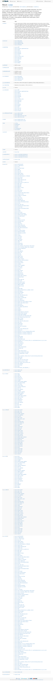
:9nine (17, 166)
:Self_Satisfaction (19, 319)
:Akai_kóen (18, 172)
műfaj (5, 373)
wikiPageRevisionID (6, 71)
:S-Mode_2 (18, 309)
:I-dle (17, 406)
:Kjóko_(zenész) (19, 257)
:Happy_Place (18, 223)
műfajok (5, 409)
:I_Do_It (17, 234)
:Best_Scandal (18, 190)
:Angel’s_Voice (18, 178)
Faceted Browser (40, 1)
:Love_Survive (18, 267)
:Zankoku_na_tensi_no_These (21, 361)
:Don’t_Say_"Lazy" (19, 204)
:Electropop (18, 58)
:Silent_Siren (18, 322)
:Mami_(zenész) (19, 270)
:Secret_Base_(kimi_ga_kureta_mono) (22, 317)
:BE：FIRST (18, 404)
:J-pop (17, 151)
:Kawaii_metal (18, 369)
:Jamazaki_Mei (18, 243)
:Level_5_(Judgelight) (20, 265)
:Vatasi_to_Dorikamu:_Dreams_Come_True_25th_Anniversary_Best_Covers (29, 355)
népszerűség (6, 85)
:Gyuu (17, 217)
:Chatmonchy (18, 191)
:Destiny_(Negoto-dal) (20, 200)
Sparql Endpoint (48, 1)
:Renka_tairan (18, 304)
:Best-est (17, 188)
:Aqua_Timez (18, 411)
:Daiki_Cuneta (18, 197)
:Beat (17, 60)
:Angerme (18, 453)
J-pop (10, 4)
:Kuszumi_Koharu (19, 262)
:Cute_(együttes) (19, 414)
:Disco (17, 106)
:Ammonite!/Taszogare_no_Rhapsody (22, 175)
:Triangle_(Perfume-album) (20, 350)
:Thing (16, 123)
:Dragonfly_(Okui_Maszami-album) (22, 205)
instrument (5, 40)
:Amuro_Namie (18, 177)
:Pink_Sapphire (19, 298)
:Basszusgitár (18, 40)
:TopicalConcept (18, 128)
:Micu (17, 278)
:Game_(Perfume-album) (20, 213)
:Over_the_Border (19, 296)
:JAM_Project (18, 240)
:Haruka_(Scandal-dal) (20, 225)
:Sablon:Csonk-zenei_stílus (20, 115)
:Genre (16, 127)
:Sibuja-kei (18, 371)
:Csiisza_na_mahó (19, 194)
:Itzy (17, 403)
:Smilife (17, 327)
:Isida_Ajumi (18, 238)
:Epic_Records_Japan (20, 418)
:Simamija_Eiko (19, 323)
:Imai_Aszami (18, 236)
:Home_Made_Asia (19, 422)
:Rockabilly (18, 53)
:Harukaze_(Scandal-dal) (20, 226)
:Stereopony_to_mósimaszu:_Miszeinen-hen (23, 332)
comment (5, 132)
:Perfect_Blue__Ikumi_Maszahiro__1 (22, 367)
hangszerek (6, 76)
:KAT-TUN (18, 249)
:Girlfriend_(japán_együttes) (21, 214)
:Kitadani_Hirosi (19, 256)
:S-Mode (17, 307)
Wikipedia (19, 679)
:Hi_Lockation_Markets (20, 230)
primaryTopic (6, 674)
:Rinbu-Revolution (19, 305)
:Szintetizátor (18, 44)
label (4, 149)
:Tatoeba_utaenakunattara (20, 346)
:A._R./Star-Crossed (19, 168)
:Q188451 (17, 129)
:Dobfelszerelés (19, 42)
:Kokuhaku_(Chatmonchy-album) (21, 260)
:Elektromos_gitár (19, 43)
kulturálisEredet (6, 82)
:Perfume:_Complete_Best (20, 297)
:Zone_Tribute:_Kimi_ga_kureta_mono (22, 362)
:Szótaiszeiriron (19, 341)
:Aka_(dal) (18, 170)
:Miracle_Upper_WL (19, 279)
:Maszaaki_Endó (19, 273)
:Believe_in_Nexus (19, 187)
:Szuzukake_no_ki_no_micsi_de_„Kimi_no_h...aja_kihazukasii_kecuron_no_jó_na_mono (31, 340)
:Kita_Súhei (18, 254)
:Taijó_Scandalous (19, 342)
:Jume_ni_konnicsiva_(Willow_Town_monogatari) (24, 247)
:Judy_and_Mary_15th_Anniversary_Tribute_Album (24, 245)
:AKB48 (17, 169)
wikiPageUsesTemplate (7, 113)
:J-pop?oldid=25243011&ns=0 (21, 155)
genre (4, 164)
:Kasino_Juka (18, 252)
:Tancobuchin (18, 345)
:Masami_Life (18, 271)
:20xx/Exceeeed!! (19, 164)
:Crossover (18, 110)
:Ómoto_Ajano (18, 364)
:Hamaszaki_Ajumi (19, 221)
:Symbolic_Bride (19, 336)
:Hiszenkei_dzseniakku (20, 231)
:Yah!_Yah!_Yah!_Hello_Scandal (21, 359)
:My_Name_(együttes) (20, 283)
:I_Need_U (18, 235)
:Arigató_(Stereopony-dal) (20, 179)
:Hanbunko (18, 222)
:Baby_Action (18, 183)
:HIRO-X (17, 218)
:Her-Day (17, 228)
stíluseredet (6, 89)
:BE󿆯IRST (18, 484)
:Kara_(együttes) (19, 250)
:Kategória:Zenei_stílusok (20, 120)
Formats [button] (19, 1)
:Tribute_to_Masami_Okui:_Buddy (22, 351)
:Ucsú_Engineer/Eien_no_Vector (21, 353)
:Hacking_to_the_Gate (20, 219)
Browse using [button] (13, 1)
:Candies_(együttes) (19, 413)
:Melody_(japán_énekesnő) (20, 275)
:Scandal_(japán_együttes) (20, 314)
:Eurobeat (18, 61)
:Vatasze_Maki (18, 357)
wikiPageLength (6, 67)
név (4, 87)
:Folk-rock (18, 51)
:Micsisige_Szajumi (19, 276)
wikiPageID (5, 65)
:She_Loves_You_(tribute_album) (22, 320)
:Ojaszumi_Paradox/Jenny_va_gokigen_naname (24, 289)
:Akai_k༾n (18, 483)
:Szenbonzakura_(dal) (20, 339)
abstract (4, 23)
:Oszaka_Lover (19, 293)
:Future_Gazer (18, 212)
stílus (5, 536)
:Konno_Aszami (19, 261)
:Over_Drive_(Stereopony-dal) (21, 295)
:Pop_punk (18, 108)
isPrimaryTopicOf (6, 159)
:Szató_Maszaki (19, 337)
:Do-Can (17, 203)
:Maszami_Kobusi (19, 274)
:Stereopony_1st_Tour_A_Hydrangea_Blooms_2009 (25, 331)
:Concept (16, 125)
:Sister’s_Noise (18, 324)
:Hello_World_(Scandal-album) (21, 227)
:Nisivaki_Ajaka (18, 288)
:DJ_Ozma (18, 196)
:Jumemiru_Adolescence (20, 248)
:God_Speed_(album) (20, 216)
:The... (17, 349)
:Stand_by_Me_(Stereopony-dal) (21, 328)
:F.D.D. (17, 209)
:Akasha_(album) (19, 173)
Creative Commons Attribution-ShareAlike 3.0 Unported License (35, 679)
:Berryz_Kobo (18, 412)
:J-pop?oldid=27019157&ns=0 (21, 156)
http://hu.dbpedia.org (23, 6)
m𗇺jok (5, 489)
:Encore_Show (18, 206)
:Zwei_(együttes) (19, 363)
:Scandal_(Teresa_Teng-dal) (21, 313)
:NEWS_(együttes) (19, 284)
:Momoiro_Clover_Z (19, 440)
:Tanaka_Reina (19, 344)
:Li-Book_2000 (18, 266)
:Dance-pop (18, 57)
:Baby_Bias (18, 184)
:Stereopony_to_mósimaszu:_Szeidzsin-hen (23, 333)
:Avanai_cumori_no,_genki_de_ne (22, 182)
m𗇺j (5, 456)
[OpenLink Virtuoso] (18, 678)
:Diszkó (17, 49)
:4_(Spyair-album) (19, 165)
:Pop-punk (18, 52)
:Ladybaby (18, 263)
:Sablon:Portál (18, 114)
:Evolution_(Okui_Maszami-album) (22, 208)
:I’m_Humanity (18, 239)
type (4, 123)
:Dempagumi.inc (19, 199)
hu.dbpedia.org (36, 6)
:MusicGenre (17, 124)
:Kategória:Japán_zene (20, 119)
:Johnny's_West (19, 244)
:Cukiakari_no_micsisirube (20, 195)
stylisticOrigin (5, 47)
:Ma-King (17, 269)
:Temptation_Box (19, 348)
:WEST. (17, 407)
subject (4, 119)
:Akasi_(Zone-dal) (19, 174)
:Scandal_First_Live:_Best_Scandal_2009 (23, 315)
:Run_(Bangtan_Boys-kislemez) (21, 306)
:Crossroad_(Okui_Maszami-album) (22, 192)
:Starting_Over (18, 329)
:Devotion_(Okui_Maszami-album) (22, 201)
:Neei (17, 287)
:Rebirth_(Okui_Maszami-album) (21, 302)
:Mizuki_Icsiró (18, 280)
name (4, 161)
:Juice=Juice (18, 452)
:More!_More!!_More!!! (20, 282)
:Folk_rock (18, 109)
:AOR (17, 47)
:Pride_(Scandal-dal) (19, 300)
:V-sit (17, 354)
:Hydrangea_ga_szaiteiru (20, 232)
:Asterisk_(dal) (18, 181)
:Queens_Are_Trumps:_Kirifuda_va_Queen (23, 301)
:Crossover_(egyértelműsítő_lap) (21, 48)
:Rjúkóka (17, 62)
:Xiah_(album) (18, 358)
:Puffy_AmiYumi (19, 444)
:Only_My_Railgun (19, 292)
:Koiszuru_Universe (19, 258)
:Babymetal (18, 186)
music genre (10, 6)
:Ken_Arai (18, 253)
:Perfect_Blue (18, 616)
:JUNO (17, 241)
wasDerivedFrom (6, 154)
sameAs (4, 151)
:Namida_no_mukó (19, 285)
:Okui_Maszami (19, 291)
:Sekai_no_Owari (19, 318)
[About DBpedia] (5, 1)
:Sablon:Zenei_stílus (19, 116)
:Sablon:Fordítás (19, 113)
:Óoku (17, 366)
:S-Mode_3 (18, 310)
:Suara (17, 335)
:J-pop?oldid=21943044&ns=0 (21, 154)
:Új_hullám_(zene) (19, 56)
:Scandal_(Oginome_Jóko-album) (22, 311)
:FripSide (17, 210)
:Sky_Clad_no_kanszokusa (20, 326)
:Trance (17, 54)
